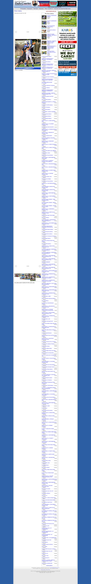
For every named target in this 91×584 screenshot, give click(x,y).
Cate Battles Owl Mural (46, 493)
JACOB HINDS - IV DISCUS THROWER (49, 111)
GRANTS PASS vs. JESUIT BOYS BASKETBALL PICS (48, 339)
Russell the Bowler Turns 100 (47, 551)
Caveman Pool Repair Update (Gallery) (51, 26)
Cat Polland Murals (45, 465)
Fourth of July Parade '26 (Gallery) (48, 76)
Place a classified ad (49, 8)
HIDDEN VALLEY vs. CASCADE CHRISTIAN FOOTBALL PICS (47, 476)
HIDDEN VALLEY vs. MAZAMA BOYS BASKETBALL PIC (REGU (48, 278)
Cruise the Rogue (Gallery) (46, 56)
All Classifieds (23, 8)
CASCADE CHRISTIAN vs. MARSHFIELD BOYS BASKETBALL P (49, 250)
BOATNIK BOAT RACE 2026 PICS (48, 127)
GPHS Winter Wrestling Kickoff (47, 321)
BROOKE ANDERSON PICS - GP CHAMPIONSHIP (47, 532)
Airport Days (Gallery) (46, 87)
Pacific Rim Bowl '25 (45, 557)
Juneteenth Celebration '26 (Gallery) (48, 85)
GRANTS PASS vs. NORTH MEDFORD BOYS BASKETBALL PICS (48, 259)
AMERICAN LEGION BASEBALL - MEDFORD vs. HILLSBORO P (48, 59)
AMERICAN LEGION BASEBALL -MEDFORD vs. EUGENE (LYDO (48, 65)
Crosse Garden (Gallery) (46, 61)
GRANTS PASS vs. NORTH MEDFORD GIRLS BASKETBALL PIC (48, 256)
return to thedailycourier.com (51, 11)
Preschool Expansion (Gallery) (47, 231)
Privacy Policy (43, 569)
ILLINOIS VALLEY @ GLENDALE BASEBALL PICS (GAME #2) (47, 161)
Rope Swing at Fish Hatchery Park (48, 523)
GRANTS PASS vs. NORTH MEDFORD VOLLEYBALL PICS (48, 403)
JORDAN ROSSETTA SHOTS (47, 377)
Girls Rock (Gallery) (45, 217)
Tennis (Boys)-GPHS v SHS (47, 176)
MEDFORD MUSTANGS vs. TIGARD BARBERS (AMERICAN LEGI (52, 47)
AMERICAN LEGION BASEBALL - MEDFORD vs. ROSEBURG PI (48, 90)
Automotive (41, 8)
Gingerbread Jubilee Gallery (47, 348)
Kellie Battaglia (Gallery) (46, 238)
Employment (29, 8)
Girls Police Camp (45, 555)
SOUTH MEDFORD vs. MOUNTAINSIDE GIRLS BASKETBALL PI (49, 220)
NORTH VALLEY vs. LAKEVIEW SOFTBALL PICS (47, 174)
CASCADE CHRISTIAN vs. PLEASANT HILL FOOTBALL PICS (48, 375)
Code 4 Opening (45, 542)
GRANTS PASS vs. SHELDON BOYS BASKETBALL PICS (48, 307)
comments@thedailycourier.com (54, 567)
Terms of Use (48, 569)
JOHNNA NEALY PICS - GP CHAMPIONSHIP (46, 529)
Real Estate (35, 8)
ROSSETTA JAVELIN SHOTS (47, 135)
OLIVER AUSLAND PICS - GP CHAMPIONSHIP (47, 535)
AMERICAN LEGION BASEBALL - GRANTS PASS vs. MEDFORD (48, 80)
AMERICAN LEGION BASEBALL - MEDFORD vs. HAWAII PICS (52, 35)
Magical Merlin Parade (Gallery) (47, 155)
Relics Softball (44, 546)
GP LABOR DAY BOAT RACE (47, 502)
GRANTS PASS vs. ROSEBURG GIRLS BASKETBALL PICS (48, 294)
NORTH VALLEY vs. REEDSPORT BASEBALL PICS (48, 142)
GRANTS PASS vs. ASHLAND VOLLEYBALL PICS (47, 486)
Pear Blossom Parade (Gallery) (47, 181)
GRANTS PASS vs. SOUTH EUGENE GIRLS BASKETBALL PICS (48, 313)
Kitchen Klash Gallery (46, 346)
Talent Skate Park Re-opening (47, 410)
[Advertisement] (67, 85)
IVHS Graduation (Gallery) (46, 116)
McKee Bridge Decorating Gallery (48, 352)
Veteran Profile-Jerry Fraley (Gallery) (48, 364)
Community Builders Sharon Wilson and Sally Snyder (51, 52)
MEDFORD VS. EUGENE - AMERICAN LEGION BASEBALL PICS (48, 94)
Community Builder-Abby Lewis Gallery (49, 350)
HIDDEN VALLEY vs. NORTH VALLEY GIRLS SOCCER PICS (48, 508)
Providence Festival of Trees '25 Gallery (49, 341)
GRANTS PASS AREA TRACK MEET (48, 215)
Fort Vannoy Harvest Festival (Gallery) (48, 397)
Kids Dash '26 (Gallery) (46, 107)
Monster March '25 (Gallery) (47, 380)
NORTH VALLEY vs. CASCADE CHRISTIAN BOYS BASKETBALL (48, 310)
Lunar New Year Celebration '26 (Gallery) (49, 236)
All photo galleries (49, 565)
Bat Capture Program (46, 467)
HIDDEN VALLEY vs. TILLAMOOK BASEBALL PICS (48, 124)
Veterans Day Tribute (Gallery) (47, 369)
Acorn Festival (44, 408)
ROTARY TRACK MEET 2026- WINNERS (49, 150)
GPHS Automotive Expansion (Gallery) (48, 298)
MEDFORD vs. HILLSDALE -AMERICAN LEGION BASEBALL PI (49, 71)
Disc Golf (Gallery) (45, 300)
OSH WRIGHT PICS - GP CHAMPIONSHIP (49, 537)
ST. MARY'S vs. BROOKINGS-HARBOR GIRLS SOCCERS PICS (49, 388)
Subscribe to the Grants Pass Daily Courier (62, 8)
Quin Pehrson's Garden (46, 488)
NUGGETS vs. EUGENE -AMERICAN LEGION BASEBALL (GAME (48, 561)
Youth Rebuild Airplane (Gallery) (47, 229)
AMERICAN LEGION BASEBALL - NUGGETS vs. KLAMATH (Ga (48, 68)
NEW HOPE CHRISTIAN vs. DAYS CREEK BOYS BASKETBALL (49, 284)
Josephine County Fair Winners (47, 544)
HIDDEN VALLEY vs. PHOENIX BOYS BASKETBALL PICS (48, 316)
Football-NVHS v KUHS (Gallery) (47, 385)
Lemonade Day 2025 (45, 525)
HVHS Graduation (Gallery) (46, 118)
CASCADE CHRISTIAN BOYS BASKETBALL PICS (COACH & (47, 227)
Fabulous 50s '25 (45, 553)
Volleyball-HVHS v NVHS (46, 460)
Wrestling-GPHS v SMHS (46, 296)
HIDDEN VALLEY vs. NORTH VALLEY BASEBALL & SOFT (48, 213)
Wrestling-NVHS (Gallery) (46, 243)
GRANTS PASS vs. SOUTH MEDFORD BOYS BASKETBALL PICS (48, 265)
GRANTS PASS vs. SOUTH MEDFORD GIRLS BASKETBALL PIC (48, 268)
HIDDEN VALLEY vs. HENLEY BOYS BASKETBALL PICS (48, 246)
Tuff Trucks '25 (44, 495)
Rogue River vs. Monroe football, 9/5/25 (49, 497)
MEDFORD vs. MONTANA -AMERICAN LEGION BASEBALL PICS (52, 42)
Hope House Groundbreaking (47, 563)
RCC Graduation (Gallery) (46, 99)
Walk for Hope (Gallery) (46, 109)
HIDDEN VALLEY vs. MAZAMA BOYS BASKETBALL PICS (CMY (48, 281)
